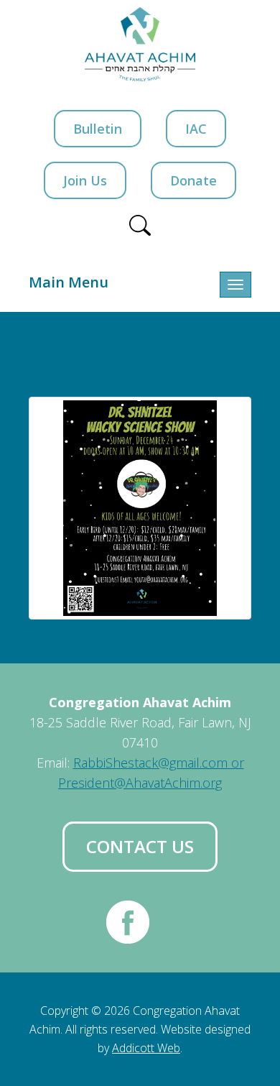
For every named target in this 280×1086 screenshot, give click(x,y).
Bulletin (97, 128)
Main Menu (68, 282)
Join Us (85, 180)
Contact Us (140, 846)
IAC (196, 128)
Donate (193, 180)
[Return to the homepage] (140, 44)
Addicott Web (146, 1048)
